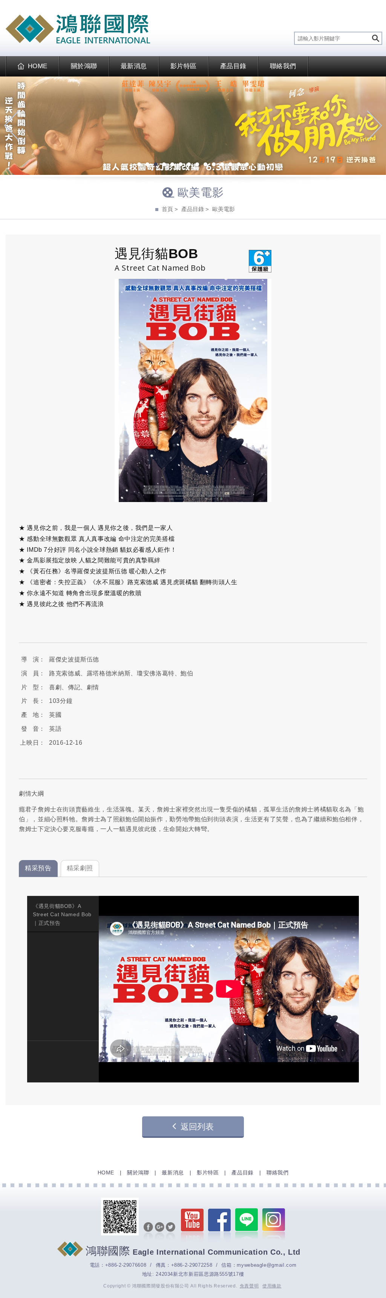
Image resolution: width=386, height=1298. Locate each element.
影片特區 (183, 66)
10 (214, 165)
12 (230, 165)
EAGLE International (78, 29)
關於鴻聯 (84, 66)
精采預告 (38, 868)
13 (238, 165)
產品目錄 (233, 66)
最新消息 (134, 66)
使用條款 (272, 1286)
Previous (11, 125)
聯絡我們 (283, 66)
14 (247, 165)
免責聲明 (249, 1286)
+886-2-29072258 (192, 1265)
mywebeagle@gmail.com (266, 1265)
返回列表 (197, 1126)
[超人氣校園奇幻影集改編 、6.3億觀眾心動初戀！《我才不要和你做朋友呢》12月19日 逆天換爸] (193, 126)
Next (374, 125)
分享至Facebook (148, 1231)
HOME (37, 66)
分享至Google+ (159, 1231)
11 (222, 165)
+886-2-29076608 (126, 1265)
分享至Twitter (170, 1231)
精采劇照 (80, 868)
